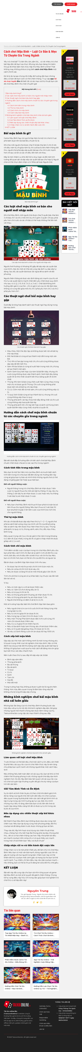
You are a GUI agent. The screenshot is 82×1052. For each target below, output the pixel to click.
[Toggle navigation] (7, 9)
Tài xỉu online (59, 13)
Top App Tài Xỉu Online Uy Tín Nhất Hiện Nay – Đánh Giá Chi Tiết (17, 934)
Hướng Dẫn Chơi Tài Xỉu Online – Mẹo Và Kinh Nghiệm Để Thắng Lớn (14, 987)
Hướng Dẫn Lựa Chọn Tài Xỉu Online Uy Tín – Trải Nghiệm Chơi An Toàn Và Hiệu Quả (45, 987)
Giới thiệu (58, 19)
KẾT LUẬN (10, 127)
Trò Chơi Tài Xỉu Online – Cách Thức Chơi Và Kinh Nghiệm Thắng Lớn (44, 934)
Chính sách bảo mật (44, 1013)
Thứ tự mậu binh (15, 108)
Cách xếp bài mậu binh (18, 113)
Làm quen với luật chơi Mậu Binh (21, 118)
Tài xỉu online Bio (10, 46)
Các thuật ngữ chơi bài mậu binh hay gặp (22, 98)
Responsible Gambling (43, 1019)
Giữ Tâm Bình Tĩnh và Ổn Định (20, 120)
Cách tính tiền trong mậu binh (20, 105)
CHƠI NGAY (71, 4)
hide (38, 89)
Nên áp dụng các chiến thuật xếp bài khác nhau (28, 123)
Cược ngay (70, 94)
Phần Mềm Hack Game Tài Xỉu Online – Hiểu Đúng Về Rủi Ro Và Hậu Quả (16, 961)
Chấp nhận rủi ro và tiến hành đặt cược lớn (26, 125)
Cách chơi (59, 25)
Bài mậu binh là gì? (13, 93)
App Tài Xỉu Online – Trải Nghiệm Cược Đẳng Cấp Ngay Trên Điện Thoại (44, 961)
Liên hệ (58, 37)
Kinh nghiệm (59, 31)
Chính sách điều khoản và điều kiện (45, 1025)
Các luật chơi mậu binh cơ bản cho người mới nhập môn (28, 96)
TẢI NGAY (57, 4)
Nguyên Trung (38, 890)
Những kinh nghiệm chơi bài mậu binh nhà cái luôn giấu (28, 115)
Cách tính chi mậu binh (18, 110)
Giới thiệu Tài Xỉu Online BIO (44, 1007)
